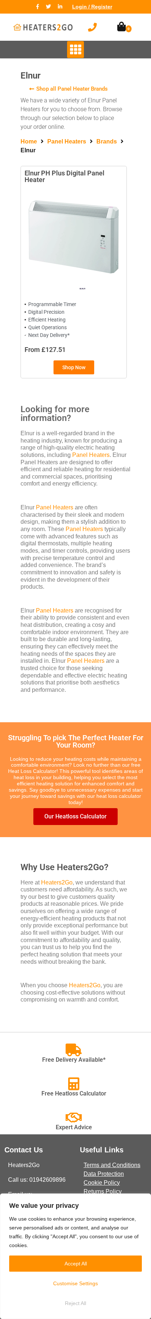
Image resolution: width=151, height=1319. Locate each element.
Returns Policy (103, 1191)
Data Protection (104, 1174)
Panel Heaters (66, 141)
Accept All (76, 1264)
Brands (106, 141)
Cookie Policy (102, 1183)
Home (29, 141)
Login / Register (92, 7)
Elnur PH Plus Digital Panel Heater (64, 176)
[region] (75, 1256)
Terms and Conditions (112, 1165)
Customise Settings (75, 1283)
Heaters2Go (57, 882)
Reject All (75, 1303)
